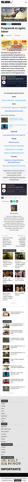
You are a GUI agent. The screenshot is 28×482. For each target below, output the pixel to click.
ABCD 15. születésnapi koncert (14, 153)
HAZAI (2, 411)
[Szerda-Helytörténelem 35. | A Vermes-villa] (6, 354)
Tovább (24, 480)
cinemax (17, 270)
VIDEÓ (2, 421)
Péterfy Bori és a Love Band (14, 149)
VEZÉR (19, 24)
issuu (2, 454)
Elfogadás (17, 480)
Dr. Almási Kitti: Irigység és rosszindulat (14, 107)
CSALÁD (3, 413)
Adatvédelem (4, 436)
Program (15, 197)
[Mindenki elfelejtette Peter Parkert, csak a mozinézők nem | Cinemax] (6, 381)
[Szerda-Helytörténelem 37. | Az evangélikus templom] (6, 325)
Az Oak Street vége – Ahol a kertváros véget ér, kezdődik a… (17, 340)
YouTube (3, 449)
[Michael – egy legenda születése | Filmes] (8, 273)
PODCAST (14, 24)
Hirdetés (3, 439)
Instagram (3, 452)
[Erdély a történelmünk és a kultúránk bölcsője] (6, 313)
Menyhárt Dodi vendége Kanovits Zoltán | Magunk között (16, 332)
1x (10, 191)
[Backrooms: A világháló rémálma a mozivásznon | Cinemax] (8, 255)
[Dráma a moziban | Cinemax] (20, 288)
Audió (4, 24)
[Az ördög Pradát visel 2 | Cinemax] (20, 273)
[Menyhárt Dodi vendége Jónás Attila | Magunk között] (6, 367)
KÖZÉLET (3, 403)
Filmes (4, 270)
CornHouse (3, 434)
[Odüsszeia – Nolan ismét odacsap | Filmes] (4, 126)
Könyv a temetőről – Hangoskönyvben (14, 100)
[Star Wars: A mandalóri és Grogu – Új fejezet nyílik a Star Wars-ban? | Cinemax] (20, 255)
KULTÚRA (9, 24)
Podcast (10, 197)
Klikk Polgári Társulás (6, 429)
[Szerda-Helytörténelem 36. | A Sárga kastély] (6, 347)
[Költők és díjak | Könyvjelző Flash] (6, 361)
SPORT (3, 408)
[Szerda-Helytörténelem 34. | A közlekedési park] (6, 388)
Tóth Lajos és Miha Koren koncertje (14, 166)
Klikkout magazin (5, 431)
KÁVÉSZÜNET (4, 416)
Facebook (3, 447)
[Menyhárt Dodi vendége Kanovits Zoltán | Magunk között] (6, 332)
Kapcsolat (3, 441)
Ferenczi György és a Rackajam (14, 146)
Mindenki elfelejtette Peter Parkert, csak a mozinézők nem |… (17, 381)
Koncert (6, 197)
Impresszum (4, 426)
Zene (20, 197)
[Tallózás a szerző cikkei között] (14, 208)
